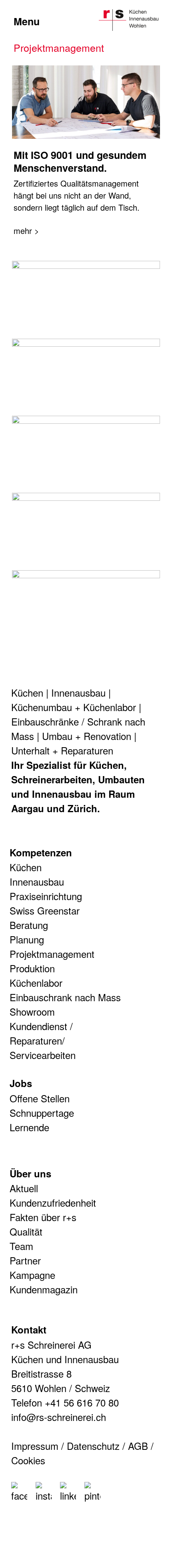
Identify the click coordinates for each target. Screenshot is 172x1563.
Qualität (26, 1231)
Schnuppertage (42, 1113)
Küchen (27, 692)
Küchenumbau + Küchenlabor (73, 707)
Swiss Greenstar (45, 910)
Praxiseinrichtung (46, 896)
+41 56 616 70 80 (82, 1402)
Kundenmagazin (44, 1289)
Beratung (29, 925)
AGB (138, 1446)
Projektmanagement (52, 954)
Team (21, 1246)
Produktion (32, 968)
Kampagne (32, 1275)
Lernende (29, 1127)
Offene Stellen (40, 1098)
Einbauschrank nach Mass (65, 997)
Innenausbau (78, 692)
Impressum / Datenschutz (65, 1446)
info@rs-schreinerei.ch (58, 1417)
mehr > (26, 230)
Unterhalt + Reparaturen (62, 750)
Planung (27, 939)
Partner (25, 1260)
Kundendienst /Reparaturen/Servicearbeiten (43, 1040)
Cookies (28, 1460)
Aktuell (24, 1188)
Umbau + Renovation (86, 736)
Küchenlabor (36, 983)
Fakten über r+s (43, 1217)
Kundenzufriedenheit (53, 1202)
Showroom (32, 1011)
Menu (27, 21)
